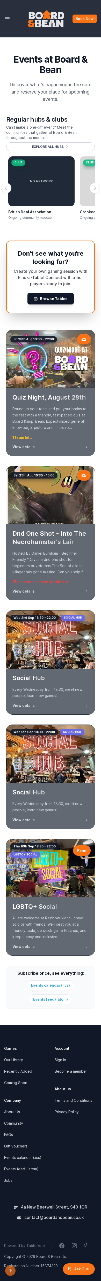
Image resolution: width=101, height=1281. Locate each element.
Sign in (60, 1060)
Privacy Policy (67, 1112)
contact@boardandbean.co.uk (53, 1217)
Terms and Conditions (73, 1100)
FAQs (8, 1134)
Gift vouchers (15, 1146)
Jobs (8, 1180)
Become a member (71, 1071)
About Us (12, 1112)
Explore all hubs (48, 147)
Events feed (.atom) (50, 999)
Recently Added (18, 1071)
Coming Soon (15, 1082)
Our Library (13, 1060)
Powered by (24, 1245)
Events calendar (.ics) (50, 985)
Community (13, 1123)
